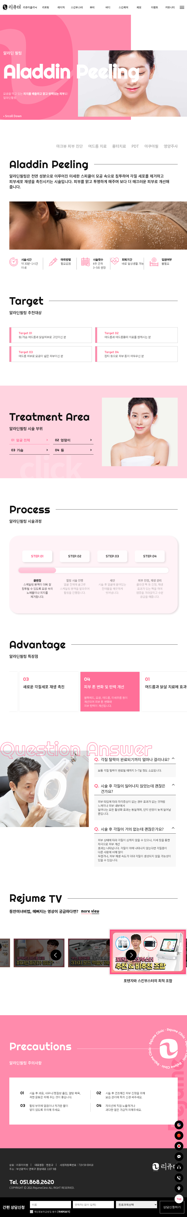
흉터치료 (119, 146)
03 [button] (29, 450)
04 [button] (73, 450)
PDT (135, 146)
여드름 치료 (97, 146)
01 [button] (29, 440)
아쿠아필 (151, 146)
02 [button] (73, 440)
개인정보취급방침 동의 (45, 1211)
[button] (131, 953)
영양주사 (171, 146)
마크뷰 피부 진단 (69, 146)
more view (90, 911)
